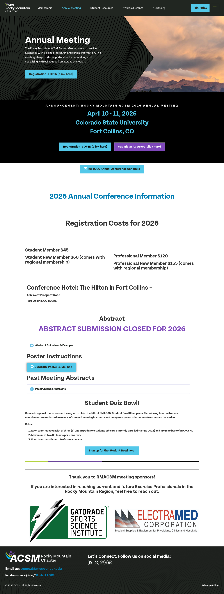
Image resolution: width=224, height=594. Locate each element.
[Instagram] (103, 562)
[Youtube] (109, 562)
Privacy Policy (210, 585)
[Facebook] (90, 562)
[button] (215, 8)
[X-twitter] (96, 562)
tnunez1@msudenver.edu (41, 569)
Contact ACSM (45, 575)
